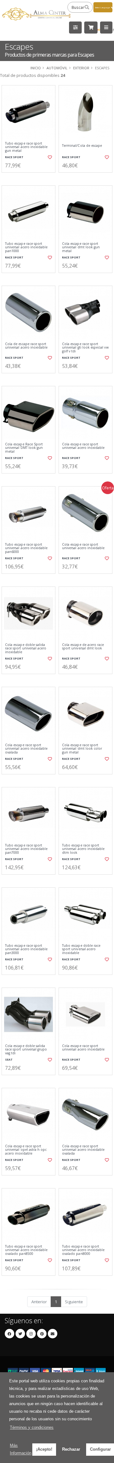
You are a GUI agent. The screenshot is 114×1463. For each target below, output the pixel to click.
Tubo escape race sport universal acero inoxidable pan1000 (26, 247)
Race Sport (14, 157)
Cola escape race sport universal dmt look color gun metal (82, 748)
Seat (9, 1059)
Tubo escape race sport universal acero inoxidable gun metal (26, 147)
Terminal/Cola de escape (82, 145)
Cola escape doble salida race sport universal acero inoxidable (25, 648)
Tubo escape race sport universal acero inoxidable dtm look (83, 849)
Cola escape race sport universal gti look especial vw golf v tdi (85, 347)
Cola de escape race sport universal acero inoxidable (26, 346)
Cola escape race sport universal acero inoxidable (83, 446)
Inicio (35, 67)
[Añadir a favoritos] (50, 157)
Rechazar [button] (71, 1449)
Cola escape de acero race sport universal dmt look (83, 646)
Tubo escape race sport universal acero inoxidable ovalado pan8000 (83, 1250)
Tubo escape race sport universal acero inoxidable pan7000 (26, 849)
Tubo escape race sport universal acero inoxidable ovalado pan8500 (26, 1250)
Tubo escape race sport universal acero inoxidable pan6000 (26, 548)
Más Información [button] (20, 1449)
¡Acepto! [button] (44, 1449)
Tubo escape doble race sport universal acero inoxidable (81, 949)
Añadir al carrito (31, 178)
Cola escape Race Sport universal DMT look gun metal (24, 448)
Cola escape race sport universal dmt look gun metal (81, 247)
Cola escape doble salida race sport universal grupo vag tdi (26, 1049)
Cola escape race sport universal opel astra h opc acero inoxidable (26, 1149)
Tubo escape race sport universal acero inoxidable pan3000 (26, 949)
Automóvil (57, 67)
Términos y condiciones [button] (32, 1427)
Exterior (81, 67)
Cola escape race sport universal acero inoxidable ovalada (26, 748)
